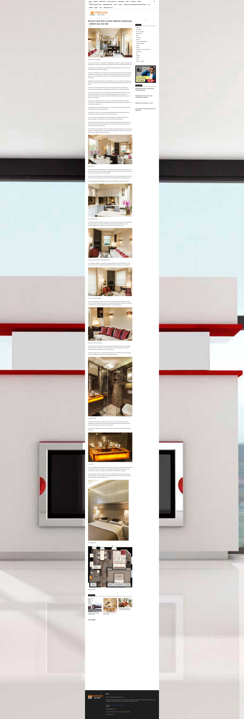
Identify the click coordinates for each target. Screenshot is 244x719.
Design (96, 7)
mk (117, 711)
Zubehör (95, 1)
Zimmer (91, 7)
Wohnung (133, 1)
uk (126, 711)
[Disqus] (110, 637)
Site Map (107, 706)
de (108, 714)
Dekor (127, 1)
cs (113, 711)
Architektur (102, 1)
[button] (154, 1)
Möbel (120, 4)
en (106, 711)
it (112, 714)
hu (110, 711)
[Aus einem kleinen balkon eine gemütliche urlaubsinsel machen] (125, 602)
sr (123, 711)
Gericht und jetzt (111, 1)
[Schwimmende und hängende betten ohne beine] (95, 605)
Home (90, 1)
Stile (149, 4)
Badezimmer (121, 1)
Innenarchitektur (107, 4)
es (111, 714)
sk (120, 711)
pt (109, 714)
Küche (115, 4)
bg (128, 711)
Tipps (100, 7)
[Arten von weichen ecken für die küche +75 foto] (110, 605)
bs (124, 711)
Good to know (91, 595)
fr (106, 714)
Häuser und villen (108, 7)
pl (115, 711)
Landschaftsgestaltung (95, 4)
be (108, 711)
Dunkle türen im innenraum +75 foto (144, 103)
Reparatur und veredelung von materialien (135, 4)
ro (118, 711)
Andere (139, 1)
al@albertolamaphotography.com (117, 705)
